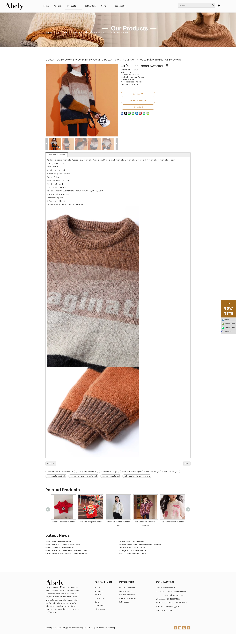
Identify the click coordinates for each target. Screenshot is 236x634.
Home (97, 587)
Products (99, 595)
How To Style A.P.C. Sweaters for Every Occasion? (67, 550)
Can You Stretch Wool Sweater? (133, 547)
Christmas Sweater (127, 598)
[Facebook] (175, 627)
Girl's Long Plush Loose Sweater (60, 471)
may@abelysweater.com (173, 595)
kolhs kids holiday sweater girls (137, 476)
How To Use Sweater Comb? (58, 541)
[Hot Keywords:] (213, 5)
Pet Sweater (124, 602)
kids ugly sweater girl (111, 476)
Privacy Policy (100, 609)
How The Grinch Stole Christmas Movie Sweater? (140, 544)
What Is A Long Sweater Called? (132, 553)
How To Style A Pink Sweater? (131, 541)
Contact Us (99, 605)
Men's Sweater (125, 591)
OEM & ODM (100, 598)
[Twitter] (184, 627)
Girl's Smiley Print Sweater (171, 522)
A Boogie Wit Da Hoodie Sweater (132, 550)
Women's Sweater (127, 587)
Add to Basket (136, 100)
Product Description (56, 155)
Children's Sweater (127, 595)
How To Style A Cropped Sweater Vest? (63, 544)
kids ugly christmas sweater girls (84, 476)
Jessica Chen (229, 324)
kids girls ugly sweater (87, 471)
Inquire (136, 94)
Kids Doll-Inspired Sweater (62, 522)
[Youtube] (188, 627)
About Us (99, 591)
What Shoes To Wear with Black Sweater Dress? (66, 553)
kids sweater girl (153, 471)
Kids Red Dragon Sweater (88, 522)
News (97, 602)
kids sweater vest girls (56, 476)
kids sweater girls (171, 471)
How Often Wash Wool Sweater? (60, 547)
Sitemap (112, 628)
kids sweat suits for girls (132, 471)
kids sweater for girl (109, 471)
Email (226, 320)
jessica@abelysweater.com (174, 591)
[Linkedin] (179, 627)
